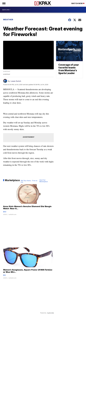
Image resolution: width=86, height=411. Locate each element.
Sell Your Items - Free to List (29, 181)
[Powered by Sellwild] (50, 313)
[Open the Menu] (4, 3)
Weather (8, 19)
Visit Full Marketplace (43, 180)
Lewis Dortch (16, 81)
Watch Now (77, 3)
